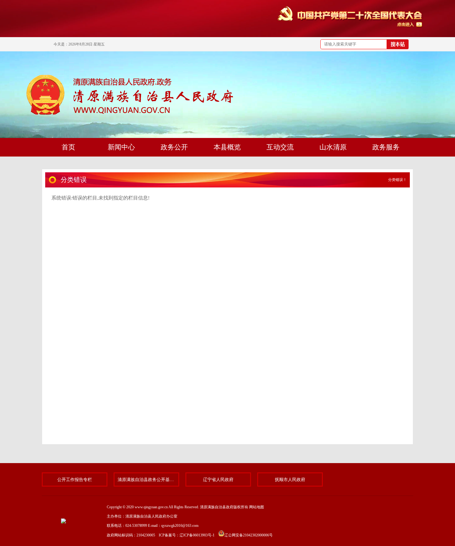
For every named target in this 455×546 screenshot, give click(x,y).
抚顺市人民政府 (290, 479)
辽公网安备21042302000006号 (248, 535)
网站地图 (256, 507)
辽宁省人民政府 (218, 479)
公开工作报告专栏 (74, 479)
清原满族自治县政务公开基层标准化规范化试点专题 (146, 479)
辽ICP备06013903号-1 (197, 535)
